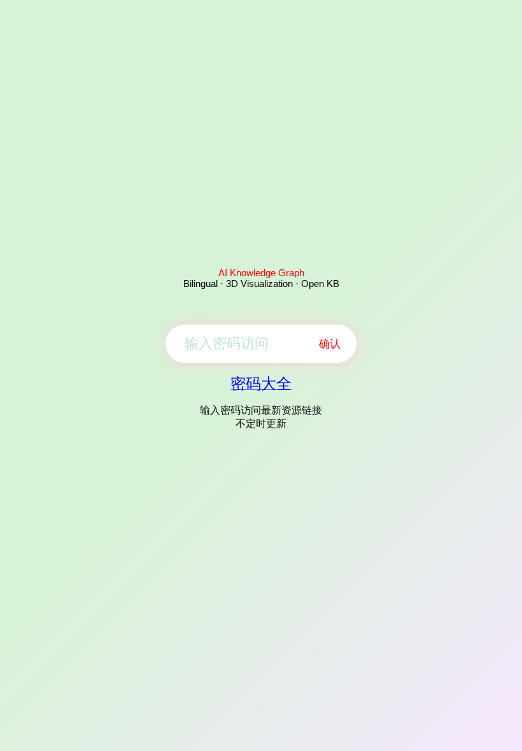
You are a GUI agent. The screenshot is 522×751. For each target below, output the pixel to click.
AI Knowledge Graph (261, 272)
